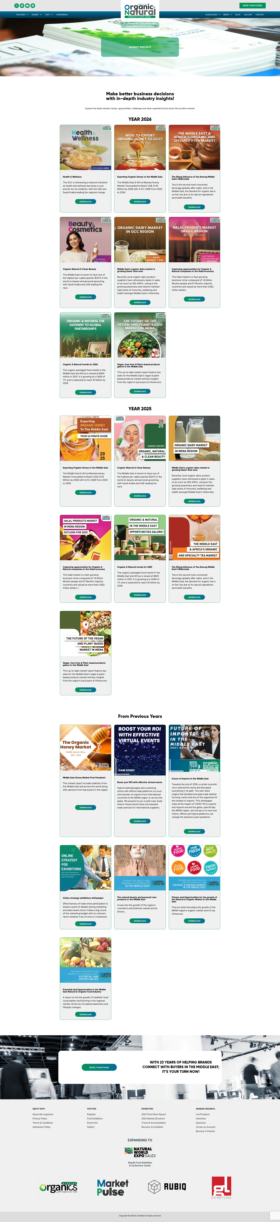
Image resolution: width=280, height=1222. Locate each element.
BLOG (238, 15)
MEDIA (226, 15)
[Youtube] (27, 5)
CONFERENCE (62, 15)
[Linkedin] (22, 5)
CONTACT (260, 15)
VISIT (47, 15)
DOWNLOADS (211, 15)
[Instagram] (16, 5)
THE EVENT (21, 15)
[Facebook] (32, 5)
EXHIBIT (35, 15)
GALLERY (248, 15)
